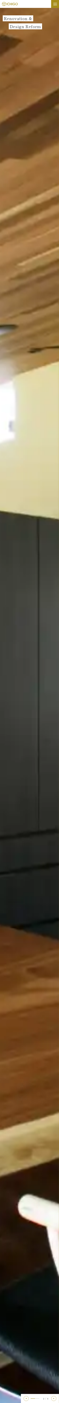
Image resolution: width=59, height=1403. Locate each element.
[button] (26, 1398)
